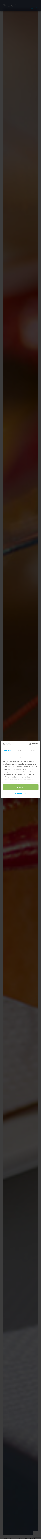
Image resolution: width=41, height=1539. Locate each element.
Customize (19, 793)
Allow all (20, 787)
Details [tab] (20, 750)
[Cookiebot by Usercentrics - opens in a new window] (29, 744)
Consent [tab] (7, 750)
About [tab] (33, 750)
